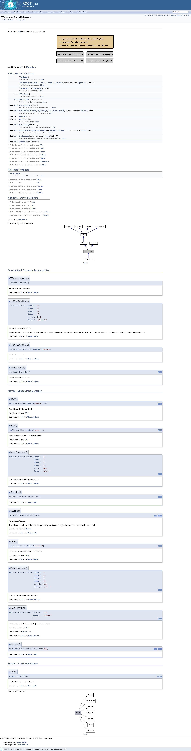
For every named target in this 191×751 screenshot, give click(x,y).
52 (21, 382)
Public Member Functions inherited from (26, 145)
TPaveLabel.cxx (33, 292)
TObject (26, 99)
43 (21, 336)
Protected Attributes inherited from (25, 180)
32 (21, 292)
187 (22, 636)
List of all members (149, 15)
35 (21, 502)
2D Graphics (11, 20)
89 (21, 483)
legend (85, 262)
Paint (21, 125)
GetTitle (22, 119)
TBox (41, 148)
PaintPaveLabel (24, 130)
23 (21, 686)
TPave (18, 31)
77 (21, 444)
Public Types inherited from (22, 202)
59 (21, 359)
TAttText (43, 165)
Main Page (17, 12)
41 (21, 654)
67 (21, 417)
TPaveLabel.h (31, 67)
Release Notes (82, 12)
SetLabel (22, 142)
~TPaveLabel (23, 94)
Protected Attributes (175, 15)
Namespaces (51, 12)
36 (21, 533)
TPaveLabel (23, 77)
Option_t (81, 83)
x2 (54, 83)
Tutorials (26, 12)
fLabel (18, 173)
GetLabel (22, 116)
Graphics (4, 20)
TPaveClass (26, 632)
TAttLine (43, 155)
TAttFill (42, 158)
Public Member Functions (162, 15)
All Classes (63, 12)
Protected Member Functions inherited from (29, 215)
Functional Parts (37, 12)
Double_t (31, 83)
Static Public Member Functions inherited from (29, 212)
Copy (20, 99)
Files (72, 12)
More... (43, 79)
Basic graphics (21, 20)
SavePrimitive (24, 136)
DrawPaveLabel (24, 111)
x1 (36, 83)
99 (21, 559)
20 (20, 67)
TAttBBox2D (44, 161)
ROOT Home (6, 12)
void (15, 99)
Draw (20, 105)
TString (11, 173)
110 (22, 599)
